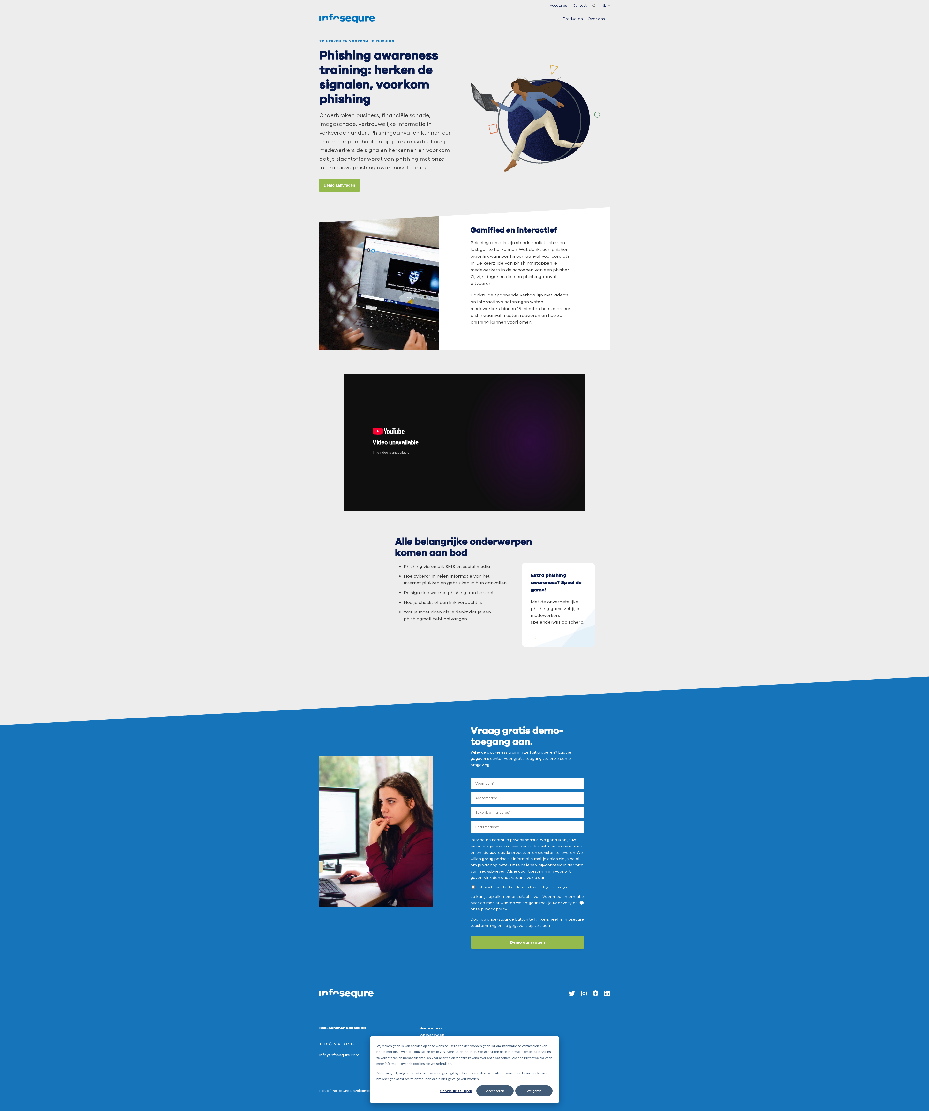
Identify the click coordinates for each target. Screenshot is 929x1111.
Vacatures (558, 5)
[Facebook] (595, 993)
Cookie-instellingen (456, 1091)
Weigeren (533, 1091)
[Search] (594, 5)
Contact (580, 5)
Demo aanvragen (339, 185)
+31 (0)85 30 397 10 (336, 1044)
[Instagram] (584, 993)
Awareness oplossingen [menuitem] (432, 1032)
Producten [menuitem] (573, 19)
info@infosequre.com (339, 1055)
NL (604, 5)
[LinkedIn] (607, 993)
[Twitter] (572, 993)
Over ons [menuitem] (596, 19)
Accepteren (495, 1091)
